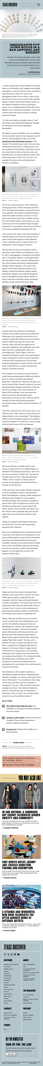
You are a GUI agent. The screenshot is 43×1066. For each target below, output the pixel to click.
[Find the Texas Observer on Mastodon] (15, 955)
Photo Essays (8, 1001)
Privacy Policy (32, 1062)
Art (8, 746)
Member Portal (27, 1019)
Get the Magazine (28, 995)
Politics (6, 991)
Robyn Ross (34, 72)
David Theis (9, 930)
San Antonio (30, 748)
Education (7, 973)
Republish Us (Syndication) (31, 972)
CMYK (17, 1063)
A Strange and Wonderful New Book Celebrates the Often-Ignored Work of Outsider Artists (18, 916)
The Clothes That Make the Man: (19, 706)
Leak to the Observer (10, 1015)
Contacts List (8, 1013)
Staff (24, 966)
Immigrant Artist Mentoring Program (17, 141)
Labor (6, 987)
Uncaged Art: (11, 729)
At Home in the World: (15, 717)
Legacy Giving (27, 1017)
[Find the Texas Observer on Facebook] (5, 955)
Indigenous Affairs (9, 985)
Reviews (6, 998)
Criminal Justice (8, 969)
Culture (6, 971)
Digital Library (27, 1003)
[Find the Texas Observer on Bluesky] (18, 955)
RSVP (5, 1029)
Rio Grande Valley (18, 748)
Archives (25, 997)
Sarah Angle (10, 877)
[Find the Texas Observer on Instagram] (12, 955)
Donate (25, 1013)
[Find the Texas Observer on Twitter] (8, 955)
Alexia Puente (11, 827)
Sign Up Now (11, 1054)
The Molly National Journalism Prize (29, 979)
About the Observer (29, 964)
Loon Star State (8, 989)
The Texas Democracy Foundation (29, 969)
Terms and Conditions (34, 1062)
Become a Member (28, 1015)
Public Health (8, 994)
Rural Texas (7, 996)
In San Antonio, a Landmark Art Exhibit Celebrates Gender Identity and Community (21, 815)
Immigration (6, 748)
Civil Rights (7, 966)
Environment (8, 976)
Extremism (7, 980)
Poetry (6, 1003)
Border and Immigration (11, 964)
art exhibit (15, 746)
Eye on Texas (8, 978)
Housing (6, 982)
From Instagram (25, 746)
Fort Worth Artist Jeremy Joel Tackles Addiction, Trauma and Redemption (19, 865)
